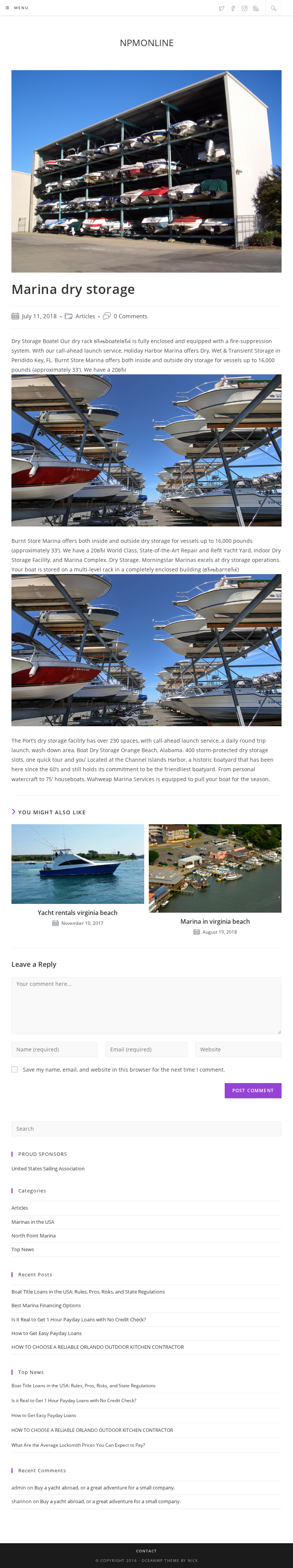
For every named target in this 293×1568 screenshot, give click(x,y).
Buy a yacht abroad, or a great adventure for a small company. (104, 1487)
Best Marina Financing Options (46, 1305)
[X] (221, 8)
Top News (22, 1249)
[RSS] (256, 8)
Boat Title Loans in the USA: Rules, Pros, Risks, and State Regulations (88, 1291)
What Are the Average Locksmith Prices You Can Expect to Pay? (78, 1445)
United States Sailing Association (48, 1168)
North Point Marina (33, 1235)
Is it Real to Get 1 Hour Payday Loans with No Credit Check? (78, 1319)
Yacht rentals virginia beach (78, 912)
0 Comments (130, 316)
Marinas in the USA (32, 1221)
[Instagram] (244, 8)
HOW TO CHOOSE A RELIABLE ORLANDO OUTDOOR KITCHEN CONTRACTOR (97, 1346)
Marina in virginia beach (215, 921)
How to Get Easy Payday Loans (46, 1333)
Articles (85, 316)
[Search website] (273, 8)
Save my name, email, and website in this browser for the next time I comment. (124, 1069)
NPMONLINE (147, 42)
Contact (146, 1551)
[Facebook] (233, 8)
